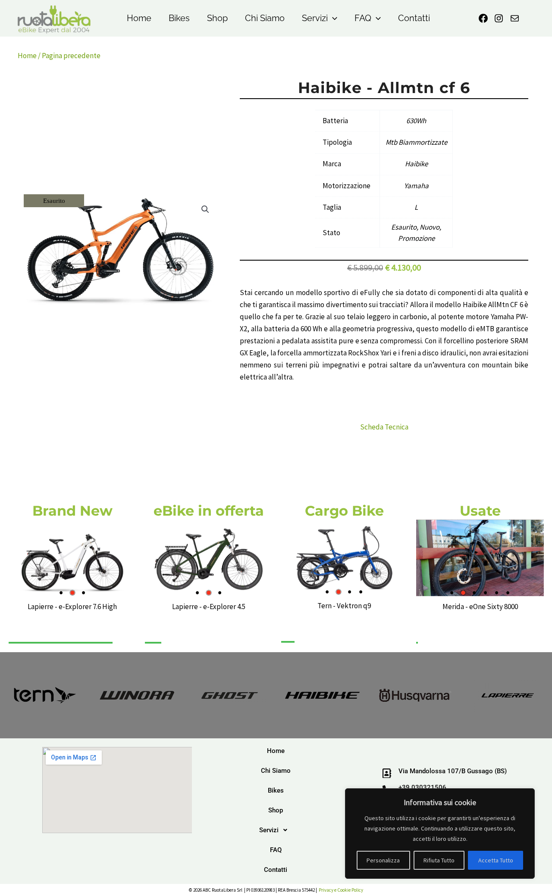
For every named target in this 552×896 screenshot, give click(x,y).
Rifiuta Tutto (439, 860)
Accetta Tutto (495, 860)
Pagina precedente (71, 55)
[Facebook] (483, 18)
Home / (30, 55)
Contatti (414, 18)
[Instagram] (498, 18)
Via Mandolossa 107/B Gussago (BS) (452, 771)
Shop (217, 18)
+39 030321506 (422, 787)
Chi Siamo (265, 18)
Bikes (179, 18)
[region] (440, 833)
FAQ (362, 18)
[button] (332, 18)
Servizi (315, 18)
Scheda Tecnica (384, 427)
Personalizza (383, 860)
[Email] (514, 18)
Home (139, 18)
